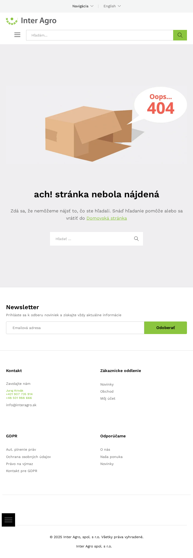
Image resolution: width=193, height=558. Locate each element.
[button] (8, 520)
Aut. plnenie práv (21, 449)
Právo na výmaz (19, 464)
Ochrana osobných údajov (28, 457)
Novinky (107, 384)
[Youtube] (15, 421)
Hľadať (180, 35)
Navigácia (80, 6)
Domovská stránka (106, 218)
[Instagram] (23, 421)
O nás (105, 449)
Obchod (107, 391)
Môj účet (107, 398)
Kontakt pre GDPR (21, 471)
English (110, 6)
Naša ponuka (111, 457)
